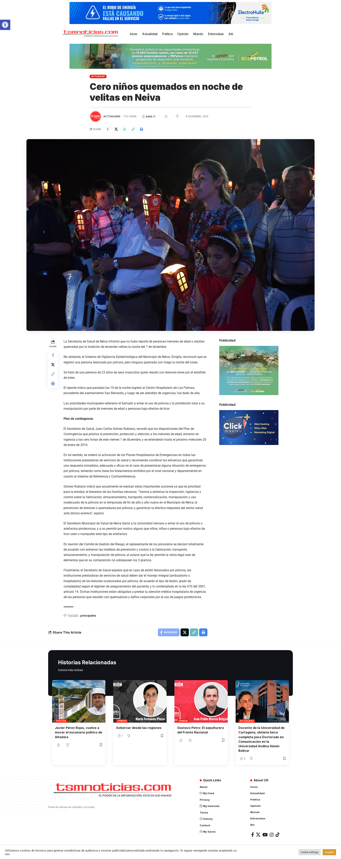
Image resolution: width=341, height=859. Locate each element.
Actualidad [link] (98, 76)
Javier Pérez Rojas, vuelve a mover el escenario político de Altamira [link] (78, 732)
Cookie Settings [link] (309, 852)
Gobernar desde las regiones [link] (138, 728)
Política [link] (61, 720)
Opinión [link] (121, 720)
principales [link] (88, 615)
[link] (5, 25)
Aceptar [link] (329, 852)
